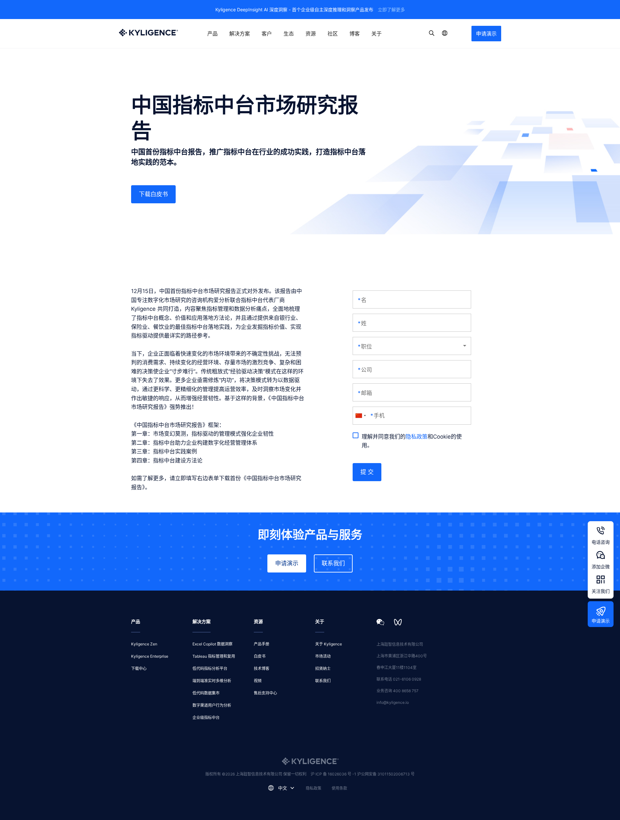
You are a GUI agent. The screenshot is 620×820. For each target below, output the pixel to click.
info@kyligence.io (393, 702)
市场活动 (323, 656)
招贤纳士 (323, 668)
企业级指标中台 (206, 717)
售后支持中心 (265, 693)
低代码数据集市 (206, 693)
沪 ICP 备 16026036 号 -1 (334, 774)
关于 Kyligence (328, 644)
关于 (376, 33)
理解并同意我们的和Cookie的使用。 (412, 441)
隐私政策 (417, 436)
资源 (310, 33)
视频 (258, 680)
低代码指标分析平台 (209, 668)
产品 (212, 33)
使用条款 (339, 788)
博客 (354, 33)
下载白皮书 (153, 194)
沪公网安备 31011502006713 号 (386, 774)
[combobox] (360, 415)
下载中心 (139, 668)
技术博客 (261, 668)
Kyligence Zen (144, 644)
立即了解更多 (391, 9)
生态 (289, 33)
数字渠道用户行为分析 (211, 705)
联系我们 (333, 563)
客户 (267, 33)
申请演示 (486, 33)
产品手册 (261, 644)
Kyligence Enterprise (149, 656)
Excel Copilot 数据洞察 (212, 644)
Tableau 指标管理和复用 (213, 656)
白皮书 (259, 656)
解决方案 (239, 33)
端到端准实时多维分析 (211, 680)
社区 (332, 33)
